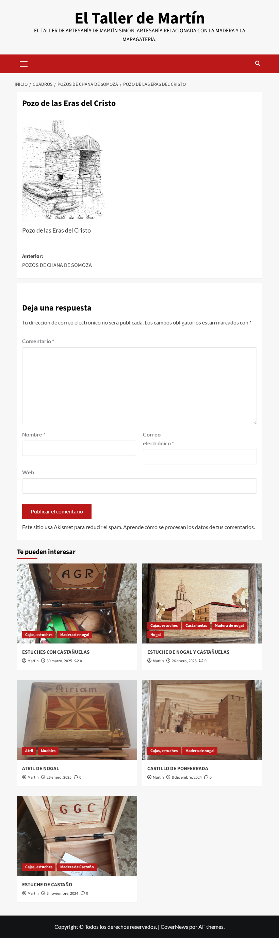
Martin (33, 661)
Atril (29, 751)
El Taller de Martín (140, 18)
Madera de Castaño (77, 867)
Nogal (155, 635)
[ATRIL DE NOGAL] (77, 720)
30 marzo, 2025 (59, 661)
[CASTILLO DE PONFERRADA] (202, 720)
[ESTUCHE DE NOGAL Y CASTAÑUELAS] (202, 603)
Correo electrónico (158, 438)
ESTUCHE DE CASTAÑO (47, 884)
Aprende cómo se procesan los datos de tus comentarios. (189, 527)
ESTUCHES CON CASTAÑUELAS (55, 652)
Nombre (33, 434)
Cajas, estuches (38, 635)
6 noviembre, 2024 (62, 893)
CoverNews (174, 926)
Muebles (48, 751)
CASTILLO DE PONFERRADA (177, 768)
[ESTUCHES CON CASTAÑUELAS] (77, 603)
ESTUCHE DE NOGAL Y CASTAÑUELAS (188, 652)
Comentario (38, 341)
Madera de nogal (74, 635)
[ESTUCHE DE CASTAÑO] (77, 836)
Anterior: (57, 261)
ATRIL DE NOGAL (40, 768)
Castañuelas (196, 626)
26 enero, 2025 (184, 661)
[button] (24, 62)
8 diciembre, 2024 (187, 777)
